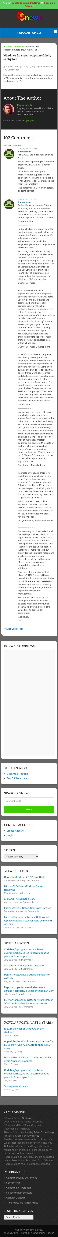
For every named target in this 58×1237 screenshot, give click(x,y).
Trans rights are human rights (22, 1202)
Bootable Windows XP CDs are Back (24, 877)
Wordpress (33, 1135)
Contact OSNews (15, 1197)
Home (8, 47)
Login (10, 835)
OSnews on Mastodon (18, 1187)
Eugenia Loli (12, 66)
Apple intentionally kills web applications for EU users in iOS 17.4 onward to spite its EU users (28, 1045)
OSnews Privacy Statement (19, 1118)
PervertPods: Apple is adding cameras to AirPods (27, 976)
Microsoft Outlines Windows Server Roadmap (23, 888)
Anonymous (24, 151)
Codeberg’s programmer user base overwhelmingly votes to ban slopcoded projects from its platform (26, 953)
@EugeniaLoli (32, 120)
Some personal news (16, 1086)
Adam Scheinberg (44, 1132)
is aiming (18, 75)
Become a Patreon (17, 773)
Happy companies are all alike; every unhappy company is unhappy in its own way (29, 989)
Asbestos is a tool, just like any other (24, 965)
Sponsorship (13, 1182)
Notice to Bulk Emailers (19, 1192)
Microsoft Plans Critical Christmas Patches (27, 908)
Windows (19, 47)
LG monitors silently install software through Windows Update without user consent (28, 1002)
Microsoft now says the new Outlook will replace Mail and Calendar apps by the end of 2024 (28, 921)
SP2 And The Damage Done (20, 899)
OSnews (19, 1230)
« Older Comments (13, 145)
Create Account (15, 830)
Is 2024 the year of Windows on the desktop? (24, 1030)
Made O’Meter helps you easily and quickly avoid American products (27, 1059)
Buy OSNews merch (18, 778)
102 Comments (11, 70)
